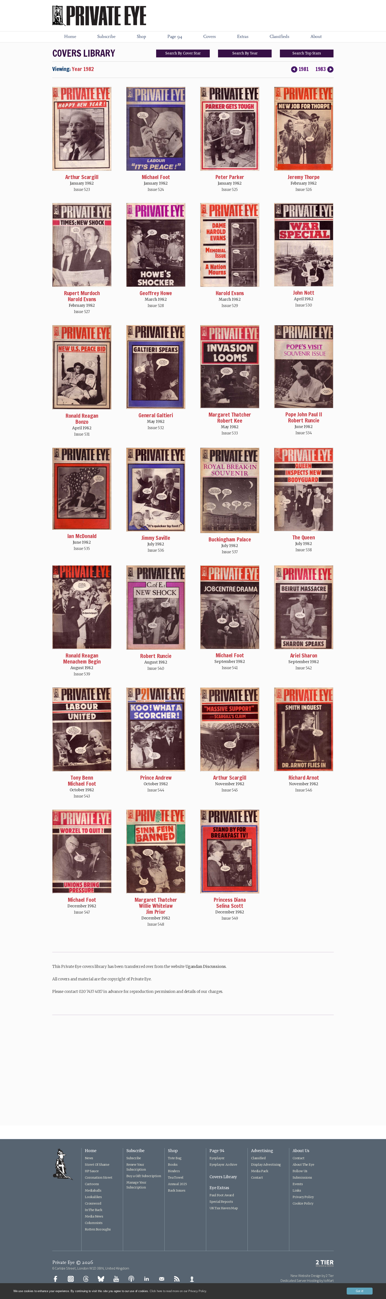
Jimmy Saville (155, 538)
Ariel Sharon (303, 655)
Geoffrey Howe (156, 293)
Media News (94, 1216)
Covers (209, 37)
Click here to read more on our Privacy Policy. (178, 1291)
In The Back (93, 1210)
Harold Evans (82, 299)
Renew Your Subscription (136, 1167)
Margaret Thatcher (229, 414)
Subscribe (106, 37)
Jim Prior (155, 912)
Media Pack (259, 1171)
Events (298, 1184)
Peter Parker (229, 177)
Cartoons (92, 1184)
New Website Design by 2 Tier (312, 1275)
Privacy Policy (303, 1197)
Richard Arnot (303, 777)
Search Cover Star (183, 53)
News (89, 1158)
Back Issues (176, 1190)
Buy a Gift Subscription (143, 1176)
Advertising (262, 1150)
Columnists (94, 1223)
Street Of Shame (97, 1165)
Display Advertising (266, 1165)
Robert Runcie (303, 420)
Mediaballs (93, 1190)
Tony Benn (82, 777)
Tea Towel (175, 1178)
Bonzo (81, 422)
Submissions (302, 1178)
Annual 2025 (177, 1184)
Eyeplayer (217, 1158)
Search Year (245, 53)
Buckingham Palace (229, 539)
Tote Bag (174, 1158)
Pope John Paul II (303, 414)
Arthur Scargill (81, 177)
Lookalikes (93, 1197)
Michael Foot (156, 177)
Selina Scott (229, 906)
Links (297, 1190)
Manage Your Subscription (136, 1184)
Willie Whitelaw (155, 906)
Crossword (93, 1203)
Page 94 (174, 37)
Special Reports (221, 1202)
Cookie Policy (303, 1203)
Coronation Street (98, 1178)
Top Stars (306, 53)
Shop (141, 37)
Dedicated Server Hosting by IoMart (307, 1280)
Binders (174, 1171)
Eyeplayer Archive (223, 1165)
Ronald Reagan (81, 416)
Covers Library (223, 1176)
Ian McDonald (82, 536)
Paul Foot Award (222, 1195)
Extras (242, 37)
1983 (320, 69)
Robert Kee (229, 420)
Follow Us (300, 1171)
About (316, 37)
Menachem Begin (82, 661)
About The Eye (303, 1165)
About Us (301, 1150)
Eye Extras (219, 1187)
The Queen (303, 537)
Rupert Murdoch (82, 293)
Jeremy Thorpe (303, 177)
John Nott (303, 293)
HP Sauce (92, 1171)
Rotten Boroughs (98, 1229)
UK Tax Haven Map (224, 1208)
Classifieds (279, 37)
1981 (304, 69)
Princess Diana (230, 900)
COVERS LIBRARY (83, 53)
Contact (257, 1178)
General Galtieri (155, 415)
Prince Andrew (156, 777)
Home (70, 37)
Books (173, 1165)
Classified (258, 1158)
